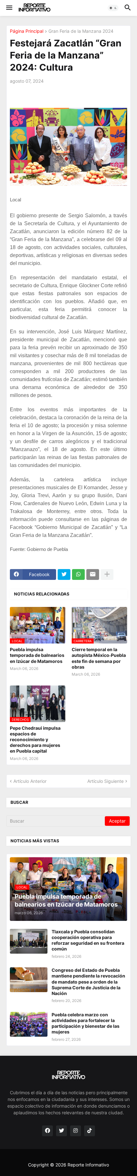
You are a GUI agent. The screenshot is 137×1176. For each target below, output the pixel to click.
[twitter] (61, 1130)
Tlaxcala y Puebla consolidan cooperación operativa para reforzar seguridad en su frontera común (88, 940)
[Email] (92, 574)
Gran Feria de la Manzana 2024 (80, 31)
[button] (9, 8)
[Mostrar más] (107, 574)
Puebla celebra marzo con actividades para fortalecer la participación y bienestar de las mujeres (85, 1023)
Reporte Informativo (88, 1164)
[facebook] (47, 1130)
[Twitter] (64, 574)
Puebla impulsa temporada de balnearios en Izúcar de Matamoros (37, 655)
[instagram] (75, 1130)
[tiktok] (89, 1130)
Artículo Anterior (30, 781)
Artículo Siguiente (105, 781)
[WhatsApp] (78, 574)
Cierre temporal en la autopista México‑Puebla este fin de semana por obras (99, 658)
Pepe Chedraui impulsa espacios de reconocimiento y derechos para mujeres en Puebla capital (35, 739)
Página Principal (26, 31)
